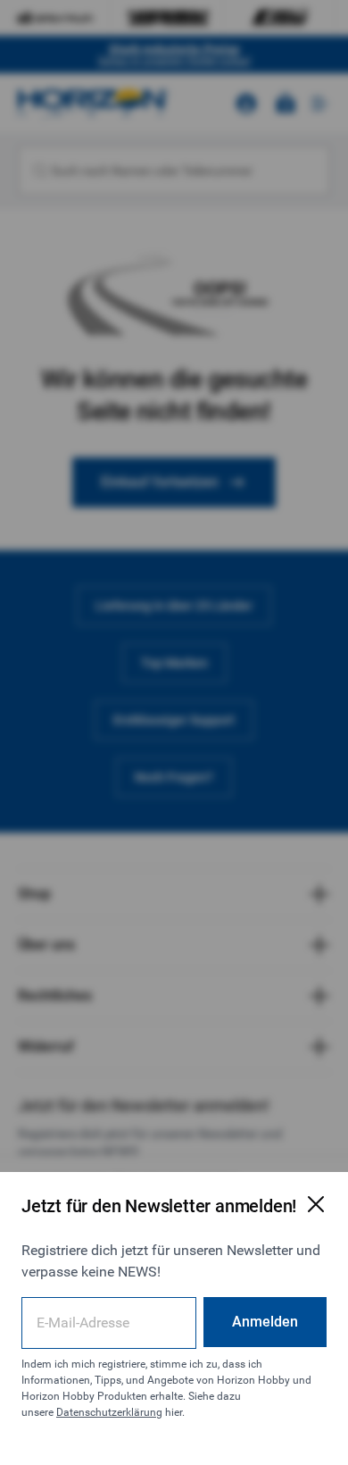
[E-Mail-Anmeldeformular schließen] (316, 1204)
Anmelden (265, 1321)
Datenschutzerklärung (109, 1412)
